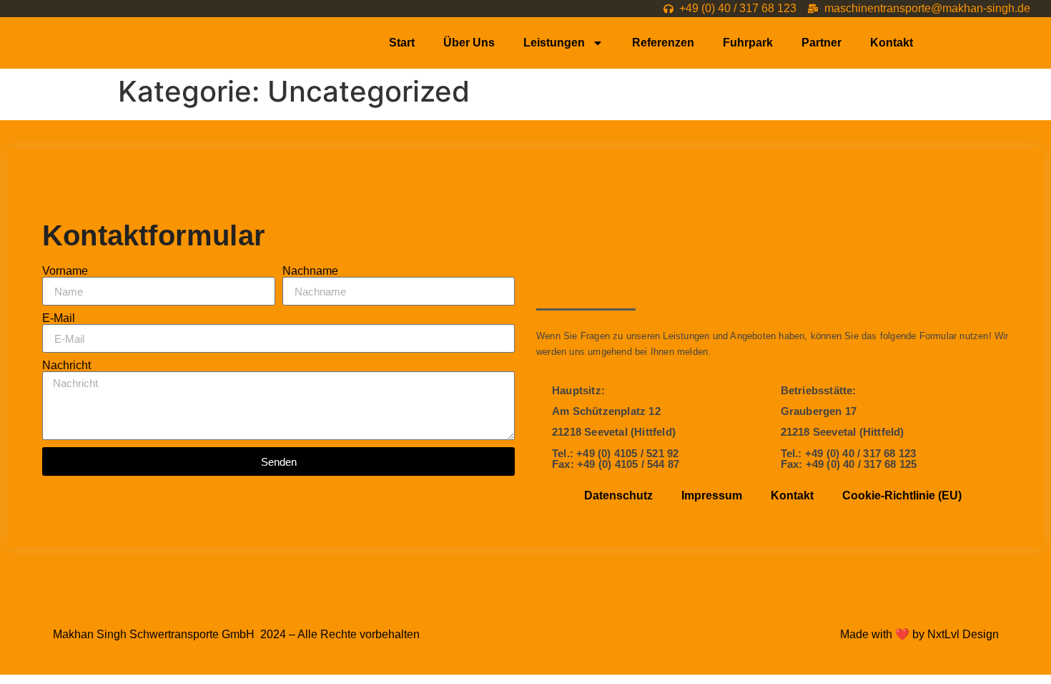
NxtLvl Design (963, 634)
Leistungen (554, 42)
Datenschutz (618, 495)
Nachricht (66, 365)
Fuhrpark (748, 42)
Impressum (711, 495)
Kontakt (891, 42)
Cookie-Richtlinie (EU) (902, 495)
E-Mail (58, 318)
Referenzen (663, 42)
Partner (821, 42)
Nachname (310, 271)
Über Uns (469, 42)
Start (402, 42)
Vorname (65, 271)
